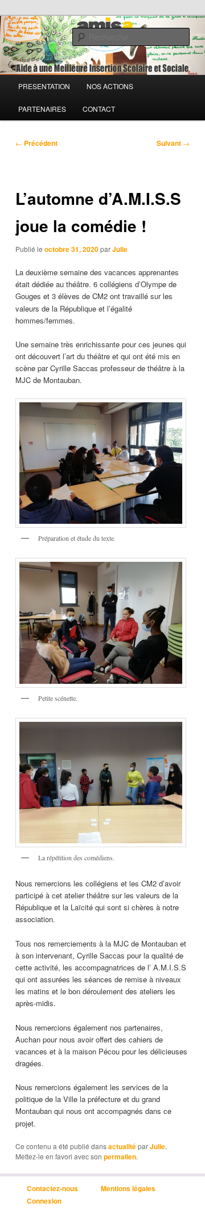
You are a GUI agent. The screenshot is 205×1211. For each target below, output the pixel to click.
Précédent (36, 143)
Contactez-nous (52, 1188)
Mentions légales (128, 1188)
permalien (120, 1156)
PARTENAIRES (42, 108)
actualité (122, 1146)
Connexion (44, 1200)
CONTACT (99, 108)
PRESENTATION (44, 86)
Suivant (173, 143)
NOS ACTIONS (110, 86)
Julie (120, 249)
